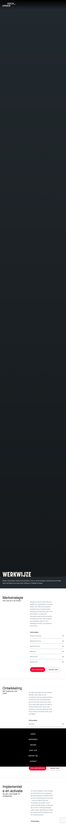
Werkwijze (33, 739)
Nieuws (33, 744)
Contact (33, 760)
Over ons (33, 750)
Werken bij (33, 755)
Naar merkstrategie (37, 669)
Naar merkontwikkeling (38, 768)
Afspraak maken (53, 669)
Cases (33, 733)
